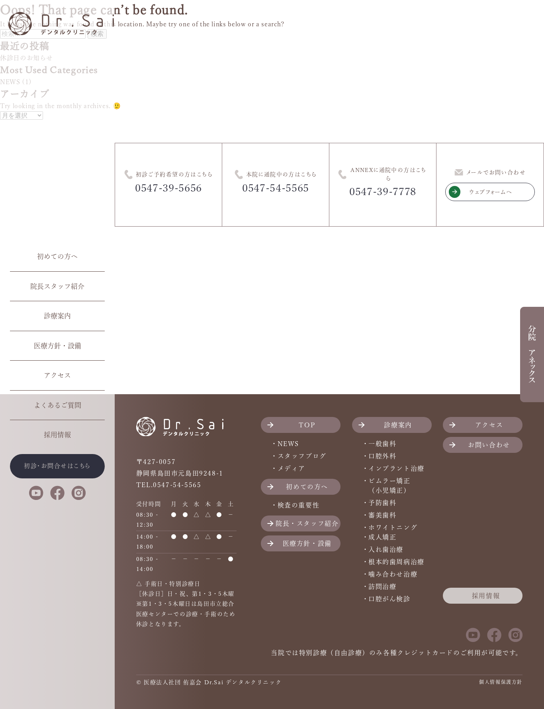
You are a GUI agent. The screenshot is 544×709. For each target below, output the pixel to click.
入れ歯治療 (385, 549)
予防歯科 (382, 503)
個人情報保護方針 (500, 681)
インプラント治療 (396, 468)
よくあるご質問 (57, 405)
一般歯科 (382, 443)
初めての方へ (57, 256)
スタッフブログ (302, 456)
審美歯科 (382, 515)
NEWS (288, 443)
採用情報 (57, 434)
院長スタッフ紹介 (57, 286)
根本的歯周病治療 (396, 562)
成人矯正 (382, 537)
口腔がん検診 (389, 599)
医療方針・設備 (57, 345)
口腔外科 (382, 456)
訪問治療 (382, 586)
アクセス (57, 375)
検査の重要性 (299, 505)
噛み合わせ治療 (392, 574)
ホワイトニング (392, 527)
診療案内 (57, 315)
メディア (291, 468)
